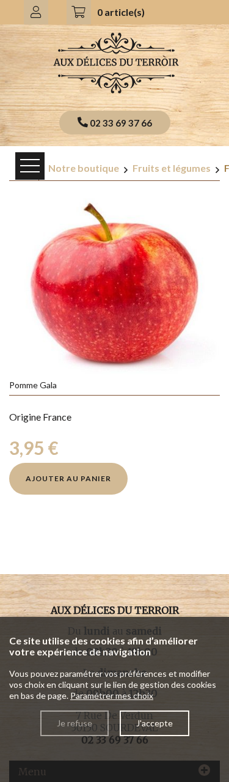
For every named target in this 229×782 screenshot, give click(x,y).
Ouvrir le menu (30, 166)
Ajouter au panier (68, 478)
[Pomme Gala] (114, 282)
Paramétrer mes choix (111, 695)
